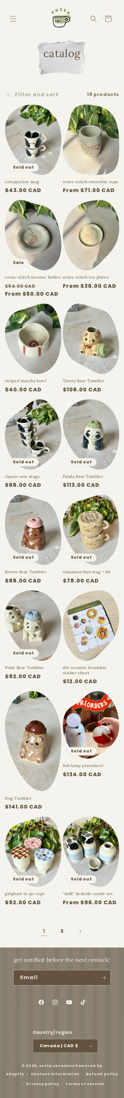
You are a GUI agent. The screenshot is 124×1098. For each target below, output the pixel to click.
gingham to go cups (25, 893)
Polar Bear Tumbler (24, 667)
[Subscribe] (103, 977)
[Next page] (80, 931)
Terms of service (84, 1083)
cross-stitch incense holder (33, 277)
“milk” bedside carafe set (88, 893)
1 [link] (44, 931)
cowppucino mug (22, 181)
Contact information (55, 1074)
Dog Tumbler (18, 798)
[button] (13, 19)
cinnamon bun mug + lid (86, 571)
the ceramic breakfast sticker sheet (85, 670)
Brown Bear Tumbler (26, 571)
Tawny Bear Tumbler (84, 380)
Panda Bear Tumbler (83, 476)
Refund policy (102, 1074)
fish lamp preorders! (83, 765)
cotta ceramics (57, 1065)
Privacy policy (42, 1083)
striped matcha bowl (25, 380)
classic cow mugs (22, 476)
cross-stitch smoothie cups (91, 181)
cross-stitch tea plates (86, 277)
